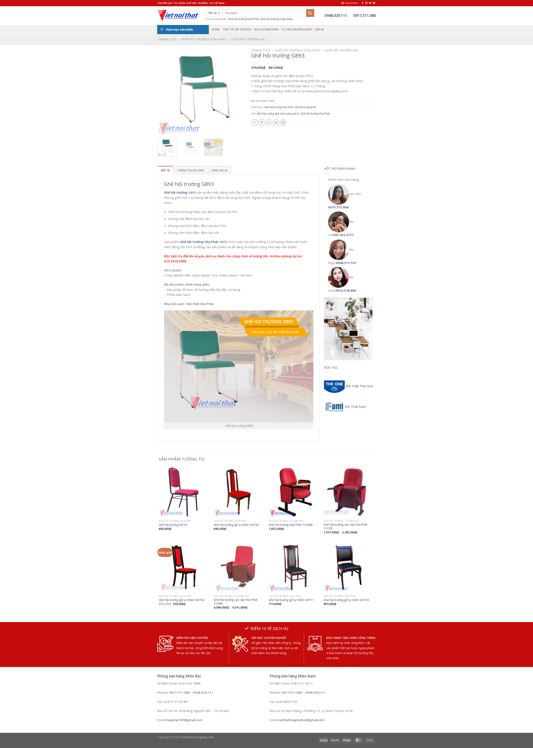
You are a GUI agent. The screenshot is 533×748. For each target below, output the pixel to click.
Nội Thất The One (359, 386)
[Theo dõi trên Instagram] (366, 3)
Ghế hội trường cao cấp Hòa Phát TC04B (235, 601)
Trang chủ (167, 39)
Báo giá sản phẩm (266, 29)
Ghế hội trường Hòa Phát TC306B (291, 525)
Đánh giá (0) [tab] (220, 170)
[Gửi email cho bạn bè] (269, 122)
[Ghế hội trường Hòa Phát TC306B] (294, 492)
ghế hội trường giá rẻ (287, 113)
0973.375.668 (338, 207)
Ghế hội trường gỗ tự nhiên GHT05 (346, 600)
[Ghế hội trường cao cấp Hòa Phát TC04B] (239, 567)
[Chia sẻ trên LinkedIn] (283, 122)
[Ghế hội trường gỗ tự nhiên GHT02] (239, 492)
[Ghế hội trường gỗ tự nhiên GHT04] (184, 567)
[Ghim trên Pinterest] (276, 122)
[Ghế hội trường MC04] (184, 492)
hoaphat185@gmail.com (184, 720)
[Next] (239, 91)
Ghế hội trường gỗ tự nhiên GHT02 (236, 525)
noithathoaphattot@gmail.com (301, 720)
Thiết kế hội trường (236, 29)
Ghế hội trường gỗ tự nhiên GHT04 (181, 600)
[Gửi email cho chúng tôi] (374, 3)
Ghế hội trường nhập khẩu (276, 19)
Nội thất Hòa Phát (200, 304)
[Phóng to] (163, 130)
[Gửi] (310, 13)
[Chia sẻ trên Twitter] (262, 122)
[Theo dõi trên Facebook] (362, 3)
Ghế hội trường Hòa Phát (204, 39)
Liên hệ (319, 29)
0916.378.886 (346, 290)
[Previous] (164, 91)
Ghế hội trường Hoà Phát (243, 19)
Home (215, 29)
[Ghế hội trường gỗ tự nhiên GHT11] (294, 567)
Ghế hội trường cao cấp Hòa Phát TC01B (345, 526)
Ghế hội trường (175, 192)
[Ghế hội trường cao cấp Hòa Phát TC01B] (349, 492)
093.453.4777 (343, 235)
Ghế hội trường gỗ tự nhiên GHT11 (291, 600)
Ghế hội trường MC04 (173, 525)
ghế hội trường (265, 113)
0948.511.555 (346, 263)
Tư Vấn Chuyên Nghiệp (296, 29)
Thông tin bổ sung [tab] (190, 170)
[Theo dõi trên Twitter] (370, 3)
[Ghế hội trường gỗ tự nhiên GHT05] (349, 567)
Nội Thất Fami (355, 406)
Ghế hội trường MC (248, 39)
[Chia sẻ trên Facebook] (255, 122)
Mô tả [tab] (165, 170)
